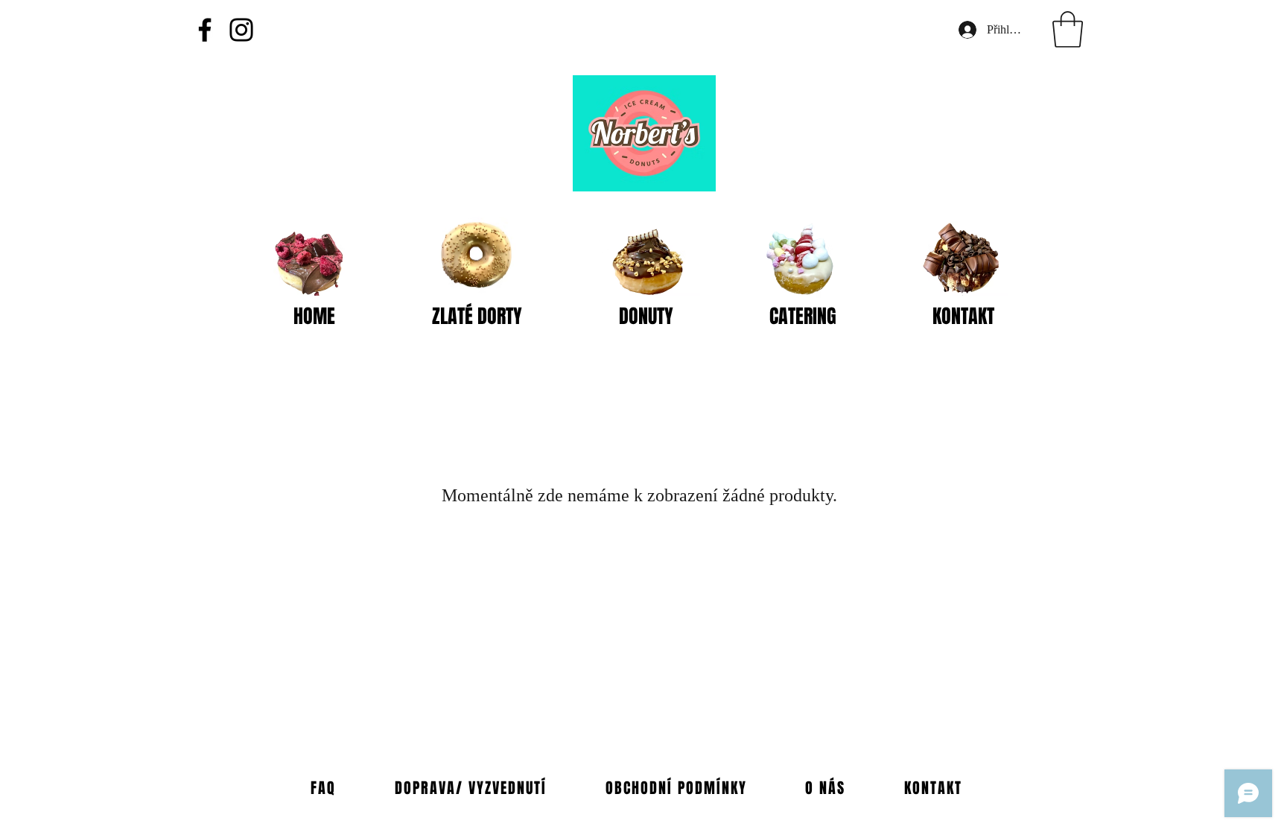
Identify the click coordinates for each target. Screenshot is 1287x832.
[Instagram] (241, 29)
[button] (1067, 29)
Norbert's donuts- (493, 343)
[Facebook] (204, 29)
